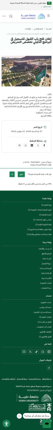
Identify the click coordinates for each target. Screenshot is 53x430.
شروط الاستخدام (22, 379)
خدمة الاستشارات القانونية (42, 312)
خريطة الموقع (46, 379)
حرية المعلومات (46, 288)
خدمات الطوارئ (46, 302)
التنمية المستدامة (45, 268)
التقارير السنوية (46, 278)
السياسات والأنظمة (45, 248)
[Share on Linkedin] (32, 145)
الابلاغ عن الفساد (45, 322)
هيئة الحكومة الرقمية (44, 225)
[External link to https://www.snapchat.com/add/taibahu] (42, 351)
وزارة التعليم (47, 205)
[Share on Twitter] (38, 145)
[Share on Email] (19, 145)
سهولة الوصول (46, 263)
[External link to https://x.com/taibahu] (30, 351)
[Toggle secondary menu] (4, 16)
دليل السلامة (47, 258)
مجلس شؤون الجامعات (43, 220)
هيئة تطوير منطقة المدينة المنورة (40, 229)
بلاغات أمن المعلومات (44, 327)
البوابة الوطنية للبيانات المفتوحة (40, 210)
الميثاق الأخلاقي (46, 253)
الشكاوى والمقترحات (8, 379)
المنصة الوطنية (46, 215)
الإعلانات (28, 28)
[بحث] (11, 16)
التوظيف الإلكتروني (45, 331)
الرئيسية (48, 28)
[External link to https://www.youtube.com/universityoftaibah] (24, 351)
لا (12, 174)
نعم (21, 174)
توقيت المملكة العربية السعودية (40, 164)
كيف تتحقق (47, 6)
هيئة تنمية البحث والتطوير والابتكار (40, 234)
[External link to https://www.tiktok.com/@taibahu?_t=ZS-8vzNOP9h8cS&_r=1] (36, 351)
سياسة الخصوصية (35, 379)
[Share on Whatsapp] (26, 145)
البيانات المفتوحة (45, 283)
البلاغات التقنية (46, 317)
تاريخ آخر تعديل (46, 162)
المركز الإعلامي (38, 28)
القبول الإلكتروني (46, 337)
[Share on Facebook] (44, 145)
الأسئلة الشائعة (46, 273)
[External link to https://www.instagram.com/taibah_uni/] (49, 351)
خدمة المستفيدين (45, 307)
